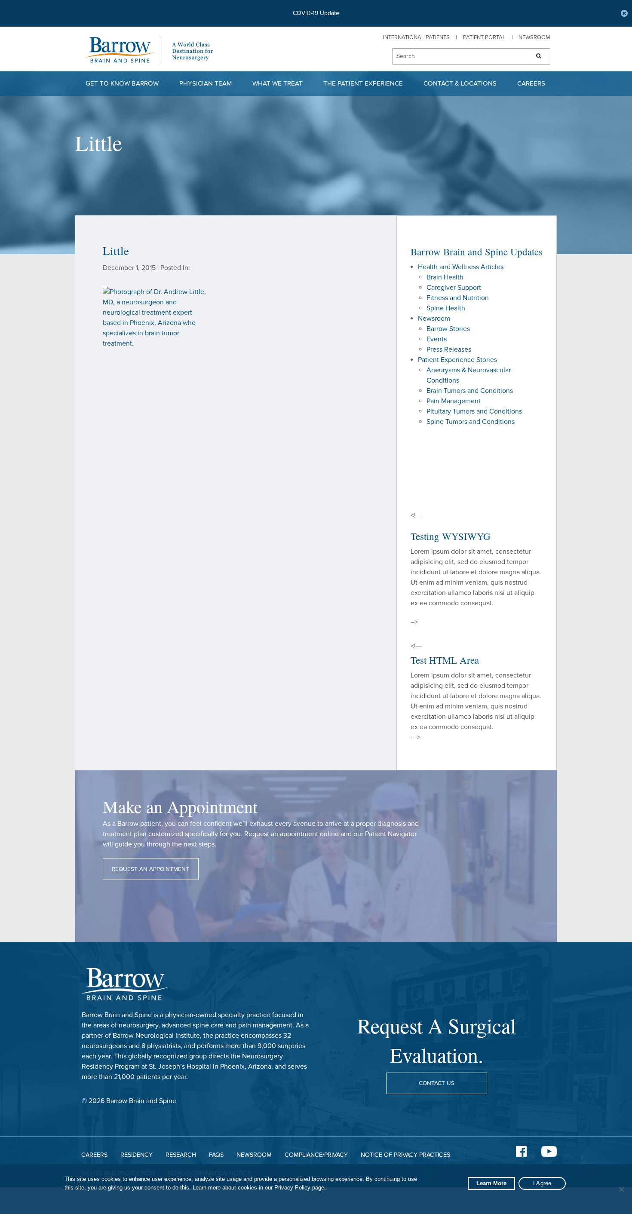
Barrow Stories (448, 329)
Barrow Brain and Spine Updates (477, 251)
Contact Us (436, 1083)
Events (436, 339)
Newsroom (534, 37)
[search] (457, 56)
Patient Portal (484, 37)
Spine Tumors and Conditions (470, 421)
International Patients (416, 37)
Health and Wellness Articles (460, 267)
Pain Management (453, 401)
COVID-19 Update (316, 13)
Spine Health (445, 308)
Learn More (491, 1183)
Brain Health (444, 277)
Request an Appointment (150, 869)
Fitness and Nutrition (457, 298)
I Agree (542, 1183)
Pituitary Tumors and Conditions (474, 411)
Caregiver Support (453, 287)
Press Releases (448, 349)
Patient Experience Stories (457, 360)
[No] (621, 1189)
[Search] (536, 56)
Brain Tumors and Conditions (469, 390)
